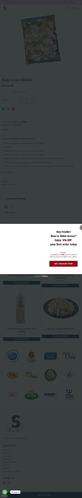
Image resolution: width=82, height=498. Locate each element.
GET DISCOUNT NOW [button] (63, 264)
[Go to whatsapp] (4, 492)
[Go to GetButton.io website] (5, 496)
